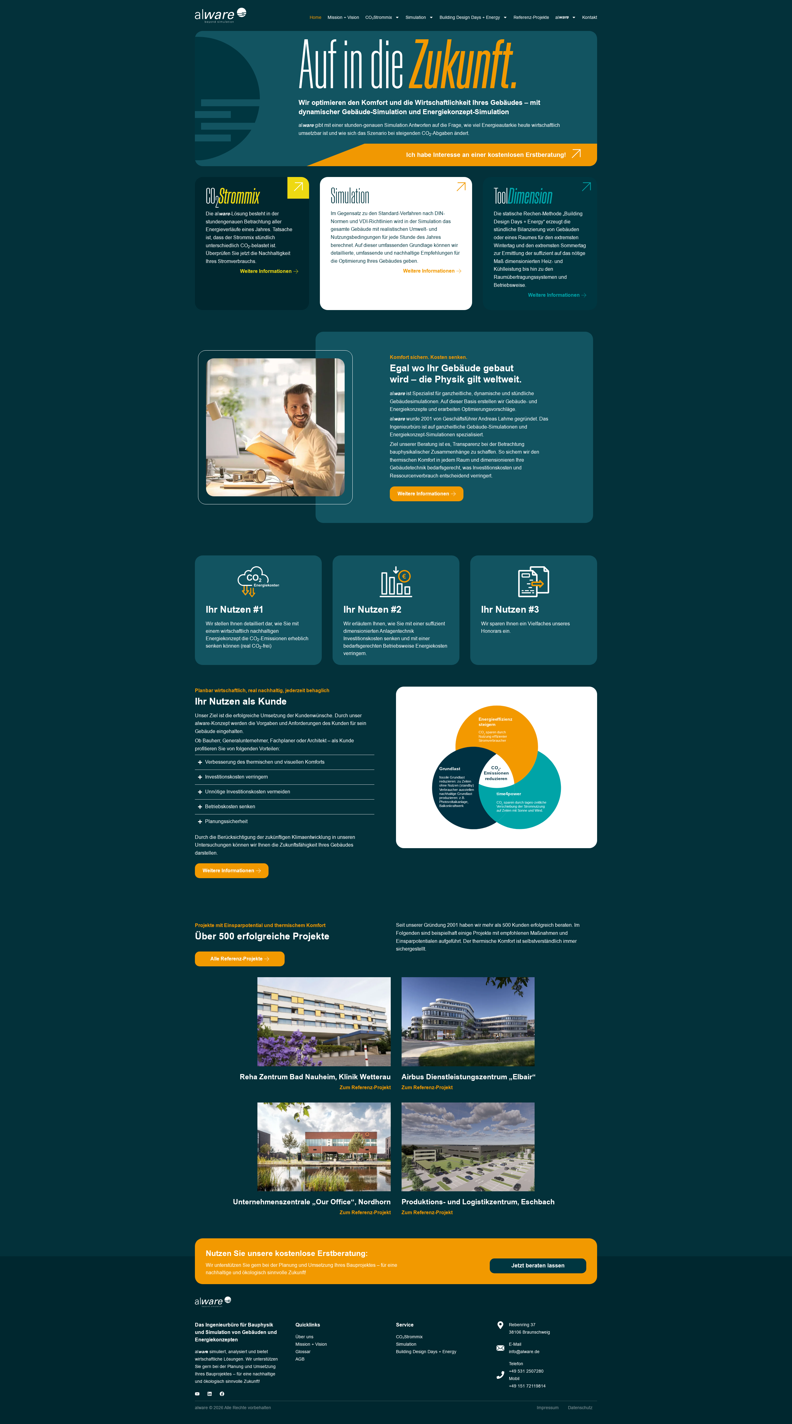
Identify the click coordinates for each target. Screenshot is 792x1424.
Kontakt (589, 17)
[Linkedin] (209, 1394)
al (562, 17)
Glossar (303, 1352)
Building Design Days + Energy (470, 17)
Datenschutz (580, 1408)
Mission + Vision (343, 17)
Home (315, 17)
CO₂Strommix (378, 17)
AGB (299, 1359)
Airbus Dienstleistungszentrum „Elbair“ (469, 1077)
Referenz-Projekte (531, 17)
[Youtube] (197, 1394)
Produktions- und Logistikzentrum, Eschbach (478, 1202)
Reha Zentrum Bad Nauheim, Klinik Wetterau (315, 1077)
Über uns (304, 1337)
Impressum (548, 1408)
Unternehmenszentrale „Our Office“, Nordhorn (312, 1202)
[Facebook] (222, 1394)
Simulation (416, 17)
